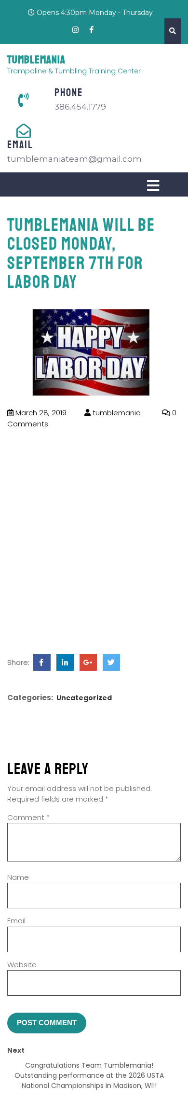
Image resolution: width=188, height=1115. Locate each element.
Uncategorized (84, 698)
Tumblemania (36, 60)
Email (16, 921)
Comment (28, 817)
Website (22, 965)
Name (18, 877)
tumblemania (116, 413)
